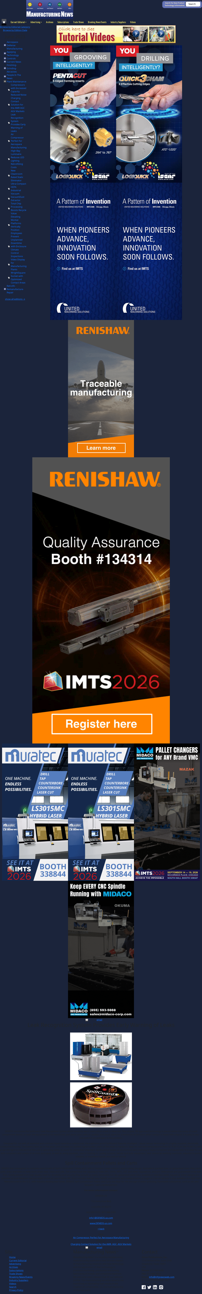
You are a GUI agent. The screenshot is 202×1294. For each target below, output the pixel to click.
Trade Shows (78, 22)
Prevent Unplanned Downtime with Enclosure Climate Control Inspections (18, 246)
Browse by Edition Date (15, 30)
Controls (11, 58)
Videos (133, 22)
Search (12, 1286)
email (99, 1019)
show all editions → (15, 299)
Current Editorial (18, 22)
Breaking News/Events (97, 22)
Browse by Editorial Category (15, 26)
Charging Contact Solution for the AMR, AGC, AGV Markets (101, 1244)
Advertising (35, 22)
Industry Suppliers (118, 22)
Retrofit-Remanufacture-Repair (15, 289)
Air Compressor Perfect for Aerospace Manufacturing (19, 141)
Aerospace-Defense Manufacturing (14, 45)
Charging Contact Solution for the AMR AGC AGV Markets (18, 105)
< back (101, 1228)
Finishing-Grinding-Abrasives (12, 68)
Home (12, 1257)
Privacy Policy (16, 1290)
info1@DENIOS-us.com (101, 1217)
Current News (14, 61)
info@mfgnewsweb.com (161, 1276)
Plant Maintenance (16, 81)
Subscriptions (63, 22)
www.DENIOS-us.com (101, 1223)
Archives (49, 22)
